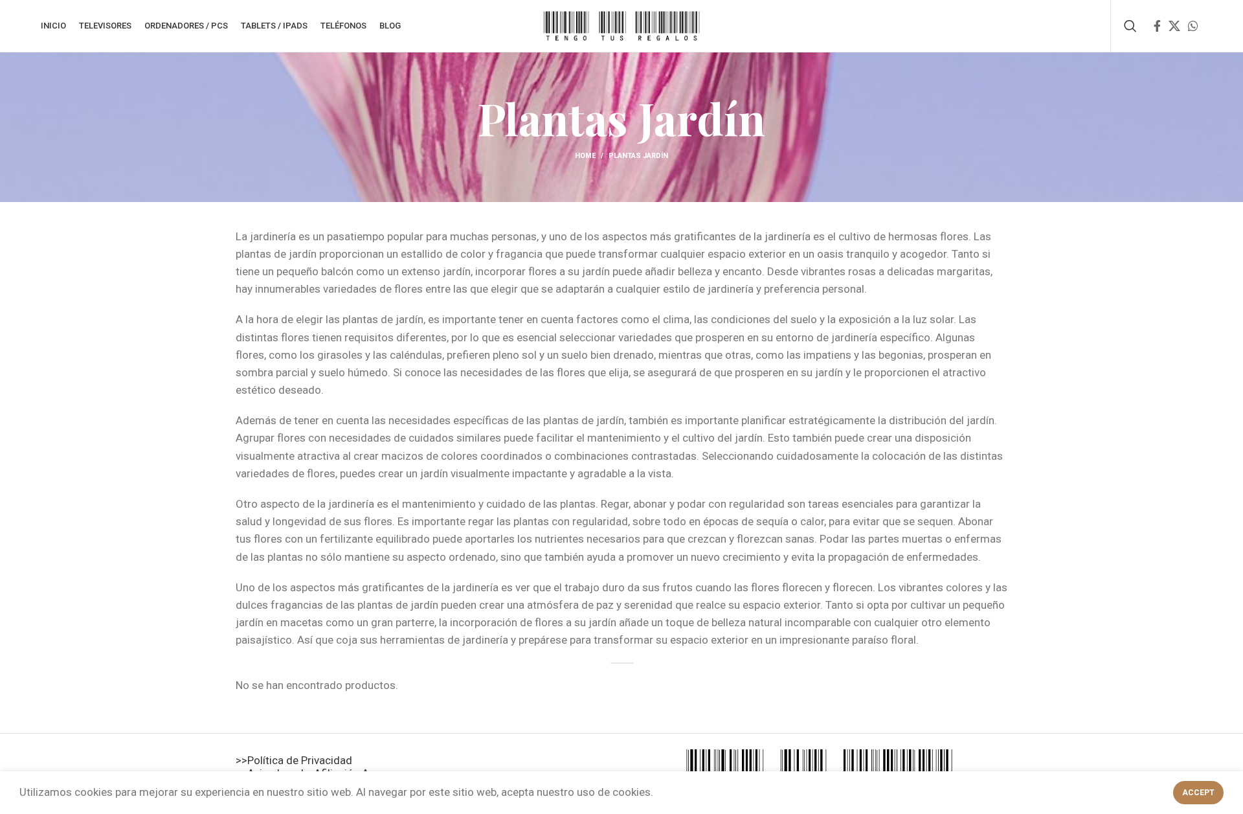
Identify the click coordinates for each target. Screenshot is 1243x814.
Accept (1198, 792)
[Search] (1130, 26)
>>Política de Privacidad (294, 760)
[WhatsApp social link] (1193, 26)
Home (585, 156)
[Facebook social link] (1157, 26)
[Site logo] (621, 24)
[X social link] (1174, 26)
